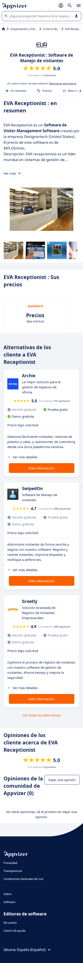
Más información (41, 468)
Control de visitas (51, 29)
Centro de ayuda (14, 931)
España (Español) (31, 949)
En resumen (18, 91)
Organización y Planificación (24, 29)
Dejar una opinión (62, 780)
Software (9, 902)
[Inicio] (3, 28)
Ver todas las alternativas (42, 715)
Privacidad (10, 863)
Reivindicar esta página (62, 83)
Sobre (7, 894)
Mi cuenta (10, 923)
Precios (47, 91)
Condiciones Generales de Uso (23, 879)
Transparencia (13, 871)
